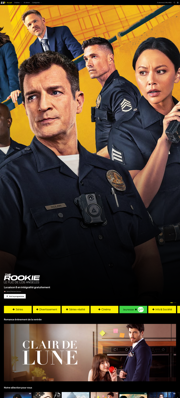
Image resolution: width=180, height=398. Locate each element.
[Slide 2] (173, 302)
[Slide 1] (171, 302)
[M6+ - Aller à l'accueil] (3, 2)
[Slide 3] (174, 302)
